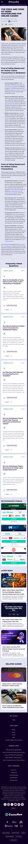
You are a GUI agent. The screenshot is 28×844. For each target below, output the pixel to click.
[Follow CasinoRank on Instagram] (8, 804)
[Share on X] (2, 24)
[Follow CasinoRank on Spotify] (18, 804)
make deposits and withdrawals (12, 103)
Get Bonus (14, 518)
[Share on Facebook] (6, 24)
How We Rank (14, 777)
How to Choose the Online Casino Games (14, 752)
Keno (13, 732)
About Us (13, 770)
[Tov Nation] (14, 822)
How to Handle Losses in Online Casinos (14, 760)
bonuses (7, 118)
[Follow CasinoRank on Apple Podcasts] (22, 804)
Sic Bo (13, 735)
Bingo (13, 729)
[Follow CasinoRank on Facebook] (5, 804)
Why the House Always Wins (13, 750)
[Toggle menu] (2, 1)
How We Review (13, 775)
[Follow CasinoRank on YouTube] (15, 804)
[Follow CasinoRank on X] (12, 804)
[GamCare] (9, 826)
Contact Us (14, 772)
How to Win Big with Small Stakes (14, 755)
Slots (13, 737)
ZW (13, 808)
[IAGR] (16, 826)
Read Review (14, 521)
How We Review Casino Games (13, 740)
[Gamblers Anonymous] (21, 822)
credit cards (15, 214)
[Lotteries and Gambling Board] (7, 822)
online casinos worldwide (19, 90)
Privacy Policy (13, 780)
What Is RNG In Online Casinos (13, 757)
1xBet (13, 720)
